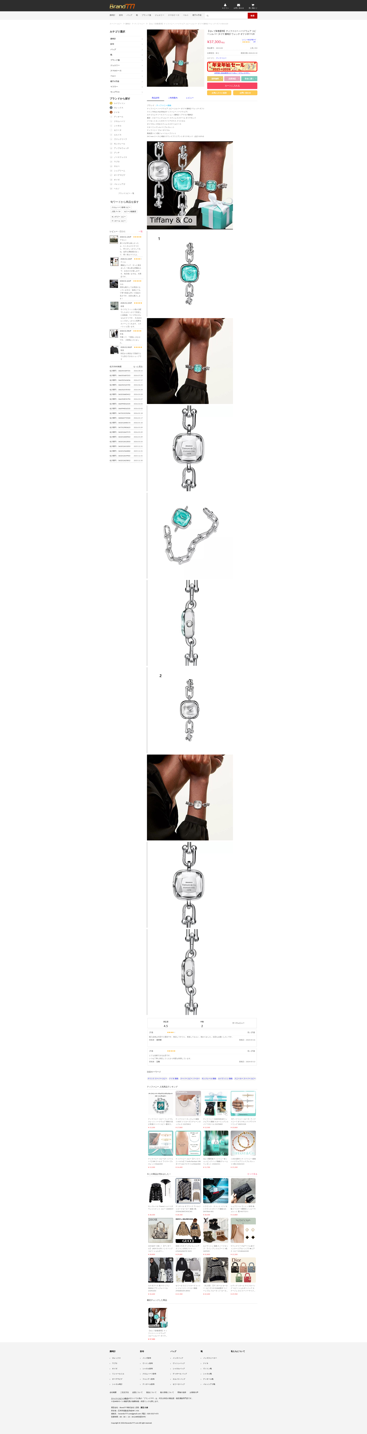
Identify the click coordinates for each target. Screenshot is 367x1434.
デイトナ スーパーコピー (157, 1078)
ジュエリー (159, 15)
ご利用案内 (172, 98)
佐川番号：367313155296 (120, 413)
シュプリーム (119, 171)
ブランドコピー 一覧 (126, 193)
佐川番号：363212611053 (120, 446)
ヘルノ (117, 189)
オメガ (117, 180)
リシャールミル (118, 1374)
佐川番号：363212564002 (120, 451)
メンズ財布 (146, 1358)
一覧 (141, 232)
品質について (137, 1392)
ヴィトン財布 (147, 1363)
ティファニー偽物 (163, 105)
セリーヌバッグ (179, 1384)
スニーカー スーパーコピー (245, 1078)
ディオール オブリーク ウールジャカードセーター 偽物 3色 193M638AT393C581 (188, 1208)
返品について (151, 1392)
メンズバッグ (178, 1358)
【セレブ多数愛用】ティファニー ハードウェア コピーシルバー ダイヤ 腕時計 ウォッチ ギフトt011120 (157, 1336)
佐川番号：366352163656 (120, 380)
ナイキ (117, 112)
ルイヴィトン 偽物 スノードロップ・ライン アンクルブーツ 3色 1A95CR (215, 1248)
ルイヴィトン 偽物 (225, 1078)
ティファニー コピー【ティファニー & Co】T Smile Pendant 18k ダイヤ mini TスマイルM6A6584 (188, 1161)
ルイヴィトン (119, 103)
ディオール (118, 117)
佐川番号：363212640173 (120, 423)
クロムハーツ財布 (149, 1374)
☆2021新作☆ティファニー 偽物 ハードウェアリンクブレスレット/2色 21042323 (243, 1161)
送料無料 (215, 79)
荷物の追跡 (181, 1392)
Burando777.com (132, 1423)
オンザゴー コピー (119, 217)
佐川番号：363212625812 (120, 460)
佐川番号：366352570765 (120, 390)
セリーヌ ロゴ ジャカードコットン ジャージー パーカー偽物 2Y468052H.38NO (188, 1288)
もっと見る (138, 366)
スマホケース (173, 15)
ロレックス (118, 108)
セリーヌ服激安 (130, 211)
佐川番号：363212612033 (120, 441)
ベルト (186, 15)
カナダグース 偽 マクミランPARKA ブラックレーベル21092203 (159, 1288)
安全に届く (249, 79)
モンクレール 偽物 (209, 1078)
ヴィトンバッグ (179, 1363)
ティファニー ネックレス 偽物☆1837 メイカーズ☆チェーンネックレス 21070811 (188, 1121)
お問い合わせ (245, 93)
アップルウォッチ (121, 148)
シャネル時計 (117, 1384)
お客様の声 (194, 1392)
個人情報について (167, 1392)
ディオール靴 (208, 1379)
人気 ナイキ (116, 211)
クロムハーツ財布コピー (121, 207)
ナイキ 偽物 (173, 1078)
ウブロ (117, 162)
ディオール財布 (148, 1384)
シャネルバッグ (179, 1368)
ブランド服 (146, 15)
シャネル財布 (147, 1368)
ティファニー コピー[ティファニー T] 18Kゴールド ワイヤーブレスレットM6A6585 (160, 1161)
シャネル (117, 126)
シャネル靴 (207, 1374)
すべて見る (252, 1174)
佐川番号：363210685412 (120, 394)
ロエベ (117, 166)
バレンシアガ (119, 184)
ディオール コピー (119, 221)
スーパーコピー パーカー (190, 1078)
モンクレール (119, 144)
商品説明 (155, 98)
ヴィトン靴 (207, 1368)
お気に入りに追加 (219, 93)
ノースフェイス (120, 157)
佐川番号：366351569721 (120, 371)
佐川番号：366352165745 (120, 385)
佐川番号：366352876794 (120, 399)
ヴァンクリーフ (120, 139)
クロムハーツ (119, 121)
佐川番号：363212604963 (120, 437)
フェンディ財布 (148, 1379)
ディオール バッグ (180, 1374)
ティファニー (221, 58)
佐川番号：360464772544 (120, 418)
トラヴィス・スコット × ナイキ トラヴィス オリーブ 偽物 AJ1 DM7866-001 (215, 1208)
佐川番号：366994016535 (120, 404)
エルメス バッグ (179, 1379)
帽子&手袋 (197, 15)
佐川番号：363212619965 (120, 456)
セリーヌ (117, 130)
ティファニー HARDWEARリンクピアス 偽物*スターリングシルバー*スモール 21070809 (215, 1121)
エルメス (117, 135)
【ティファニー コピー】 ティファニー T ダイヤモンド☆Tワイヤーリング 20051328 (243, 1121)
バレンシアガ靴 (209, 1384)
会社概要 (113, 1392)
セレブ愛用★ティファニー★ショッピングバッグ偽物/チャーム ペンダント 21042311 (215, 1161)
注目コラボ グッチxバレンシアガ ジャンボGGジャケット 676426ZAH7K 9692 (187, 1248)
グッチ (117, 153)
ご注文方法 (124, 1392)
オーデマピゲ (119, 175)
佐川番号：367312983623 (120, 427)
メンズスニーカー (210, 1358)
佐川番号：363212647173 (120, 432)
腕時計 (112, 15)
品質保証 (232, 79)
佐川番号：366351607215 (120, 375)
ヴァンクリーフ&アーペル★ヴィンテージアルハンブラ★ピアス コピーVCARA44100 (243, 1248)
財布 (121, 15)
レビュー (190, 98)
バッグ (129, 15)
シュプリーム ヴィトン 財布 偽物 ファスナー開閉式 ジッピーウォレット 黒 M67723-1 (243, 1208)
